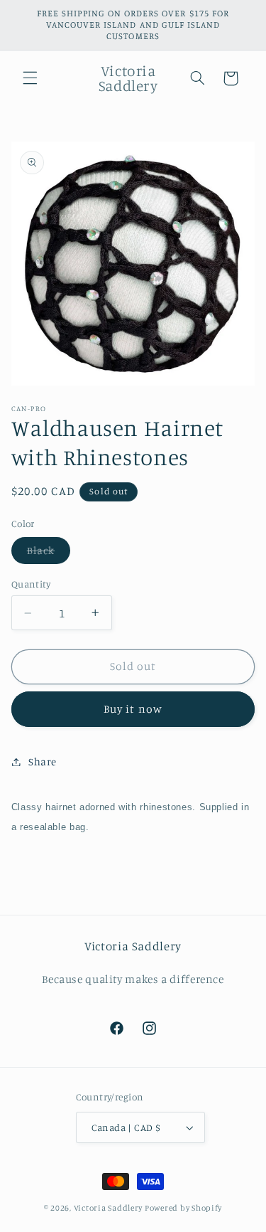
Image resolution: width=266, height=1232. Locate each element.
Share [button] (42, 761)
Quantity (30, 584)
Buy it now (133, 709)
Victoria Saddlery (108, 1208)
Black (48, 553)
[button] (29, 78)
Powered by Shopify (183, 1208)
